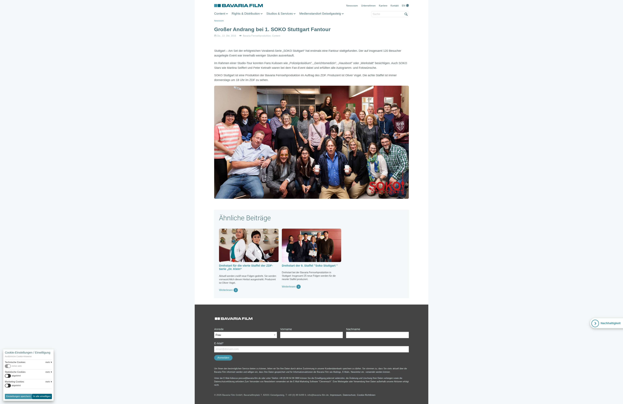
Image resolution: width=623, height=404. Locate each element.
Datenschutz (349, 395)
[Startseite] (238, 5)
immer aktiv (17, 366)
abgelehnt (16, 376)
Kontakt (395, 5)
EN (403, 5)
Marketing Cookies (14, 381)
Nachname (353, 329)
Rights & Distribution (246, 13)
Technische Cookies (15, 362)
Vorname (286, 329)
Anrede (219, 329)
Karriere (383, 5)
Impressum (336, 395)
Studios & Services (279, 13)
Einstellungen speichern (18, 396)
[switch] (13, 366)
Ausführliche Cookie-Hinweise (18, 356)
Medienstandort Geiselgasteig (320, 13)
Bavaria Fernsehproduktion (257, 35)
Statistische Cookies (15, 372)
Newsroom (352, 5)
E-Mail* (219, 343)
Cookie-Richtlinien (366, 395)
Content (219, 13)
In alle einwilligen (42, 396)
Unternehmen (368, 5)
